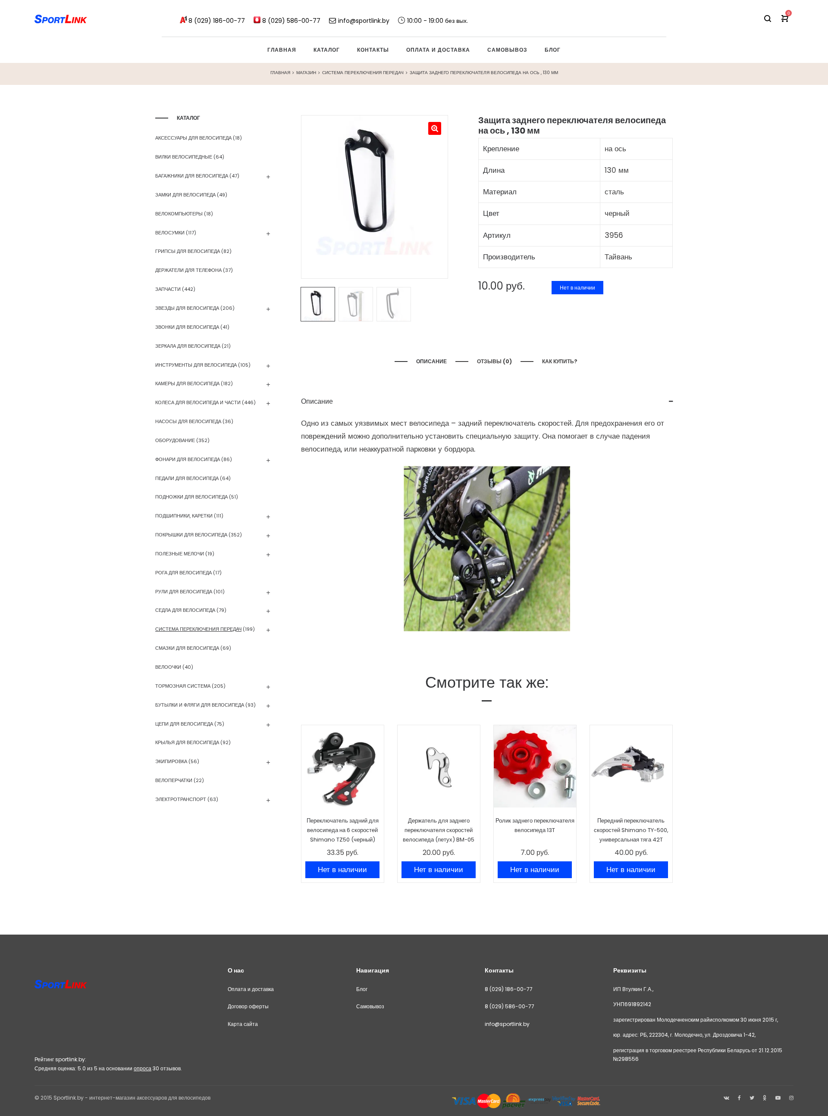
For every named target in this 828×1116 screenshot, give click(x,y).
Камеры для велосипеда (187, 383)
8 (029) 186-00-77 (509, 989)
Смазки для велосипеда (187, 648)
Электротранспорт (180, 799)
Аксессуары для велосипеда (193, 137)
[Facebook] (739, 1097)
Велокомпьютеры (179, 213)
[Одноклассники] (765, 1097)
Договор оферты (248, 1006)
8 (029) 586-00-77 (509, 1006)
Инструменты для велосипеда (196, 365)
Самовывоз (370, 1006)
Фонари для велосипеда (187, 459)
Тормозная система (182, 686)
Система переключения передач (363, 72)
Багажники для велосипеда (191, 175)
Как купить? (560, 361)
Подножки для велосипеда (191, 496)
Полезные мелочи (179, 553)
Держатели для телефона (188, 270)
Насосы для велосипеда (188, 421)
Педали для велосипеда (187, 478)
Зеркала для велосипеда (187, 346)
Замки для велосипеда (185, 194)
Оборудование (175, 440)
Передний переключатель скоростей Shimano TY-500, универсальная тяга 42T (631, 830)
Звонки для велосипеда (187, 327)
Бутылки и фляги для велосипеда (199, 704)
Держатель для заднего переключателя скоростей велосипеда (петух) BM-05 (438, 830)
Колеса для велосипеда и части (198, 402)
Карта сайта (243, 1024)
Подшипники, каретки (184, 515)
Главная (280, 72)
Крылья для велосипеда (187, 742)
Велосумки (170, 232)
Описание (431, 361)
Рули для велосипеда (183, 591)
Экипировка (171, 761)
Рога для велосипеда (183, 572)
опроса (142, 1068)
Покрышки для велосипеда (191, 534)
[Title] (791, 1097)
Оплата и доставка (251, 989)
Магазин (306, 72)
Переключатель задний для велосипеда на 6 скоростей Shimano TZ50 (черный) (343, 830)
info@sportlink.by (507, 1024)
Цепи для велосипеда (184, 723)
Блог (361, 989)
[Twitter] (752, 1097)
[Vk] (726, 1097)
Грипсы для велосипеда (187, 251)
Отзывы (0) (494, 361)
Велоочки (168, 667)
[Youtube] (778, 1097)
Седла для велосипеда (185, 610)
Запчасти (168, 289)
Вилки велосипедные (183, 156)
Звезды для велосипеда (187, 308)
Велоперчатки (173, 780)
